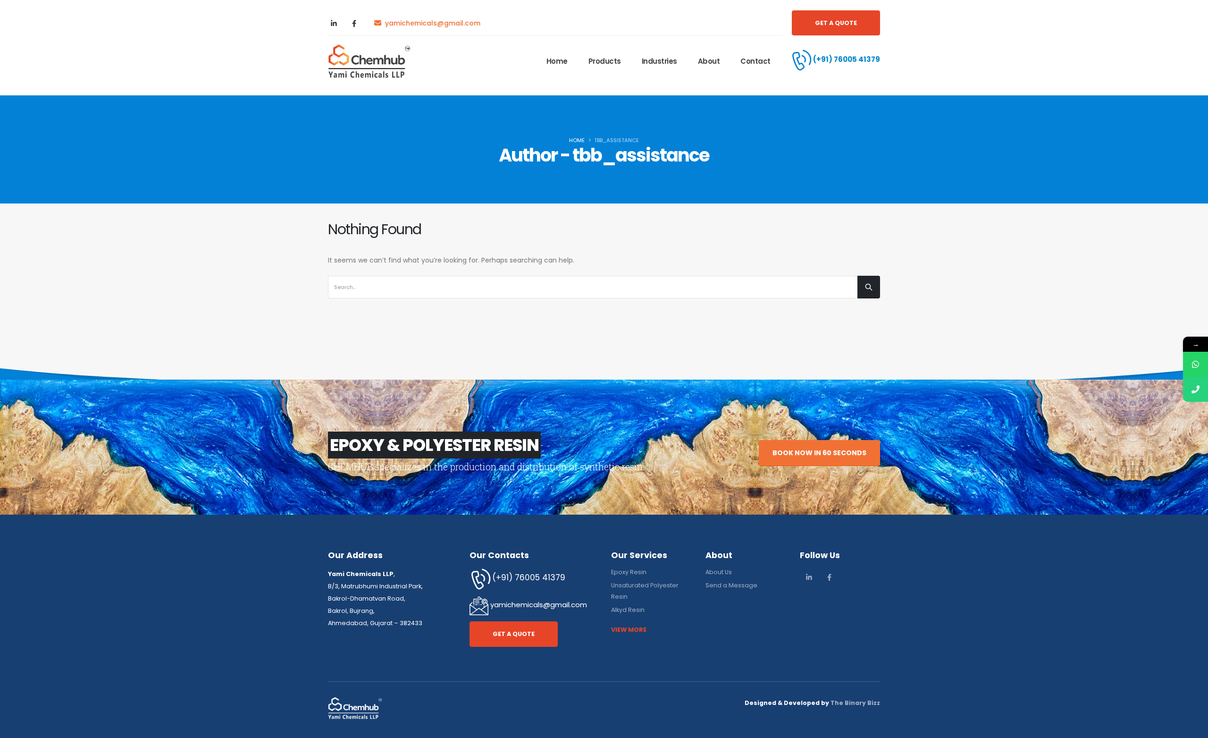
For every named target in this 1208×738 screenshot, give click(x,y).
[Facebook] (354, 23)
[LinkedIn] (334, 23)
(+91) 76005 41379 (846, 59)
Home (557, 61)
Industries (659, 61)
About (709, 61)
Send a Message (731, 585)
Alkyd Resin (628, 610)
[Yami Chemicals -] (369, 61)
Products (604, 61)
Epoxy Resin (628, 572)
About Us (718, 572)
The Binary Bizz (855, 703)
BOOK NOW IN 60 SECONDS (819, 453)
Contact (755, 61)
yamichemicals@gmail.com (537, 605)
